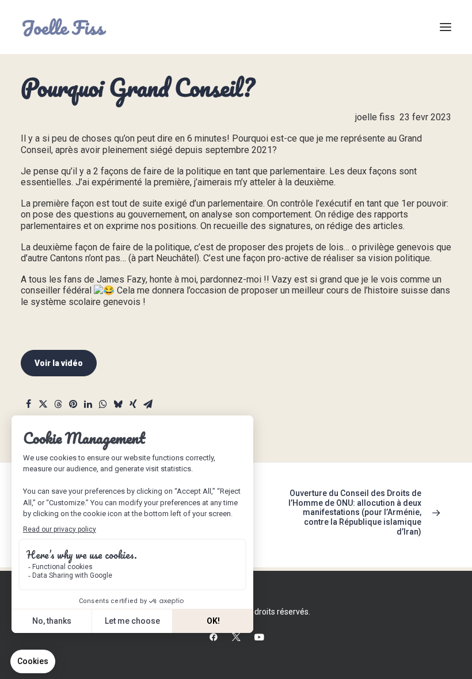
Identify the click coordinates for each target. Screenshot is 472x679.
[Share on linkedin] (88, 406)
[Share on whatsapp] (103, 406)
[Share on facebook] (28, 406)
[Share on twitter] (43, 406)
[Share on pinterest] (73, 406)
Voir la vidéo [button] (59, 363)
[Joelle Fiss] (64, 27)
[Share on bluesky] (118, 406)
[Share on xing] (133, 406)
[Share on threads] (58, 406)
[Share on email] (148, 406)
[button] (445, 27)
